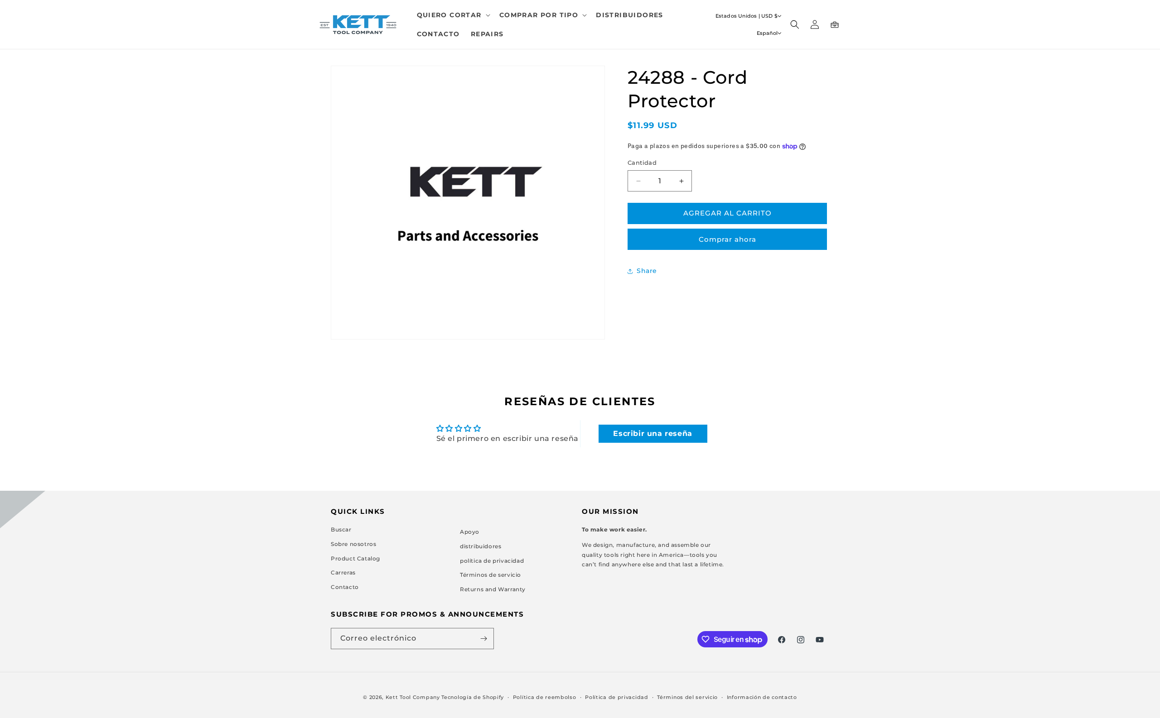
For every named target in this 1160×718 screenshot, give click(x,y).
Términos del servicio (687, 697)
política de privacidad (492, 560)
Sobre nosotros (353, 544)
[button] (452, 14)
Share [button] (647, 271)
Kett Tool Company (413, 697)
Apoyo (469, 531)
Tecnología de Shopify (472, 697)
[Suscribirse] (483, 638)
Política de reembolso (544, 697)
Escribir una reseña (652, 433)
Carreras (343, 572)
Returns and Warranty (493, 589)
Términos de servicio (490, 574)
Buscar (341, 529)
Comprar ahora (727, 239)
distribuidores (480, 546)
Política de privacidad (616, 697)
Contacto (345, 587)
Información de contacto (762, 697)
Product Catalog (355, 558)
